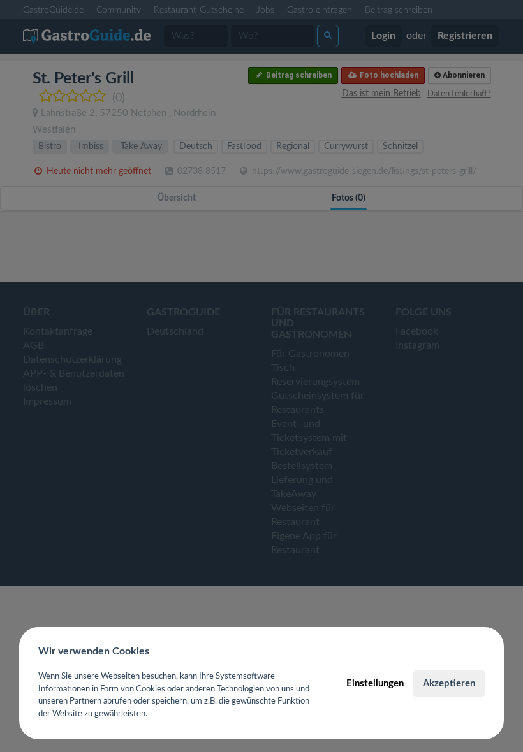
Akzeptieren (449, 683)
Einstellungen (375, 683)
